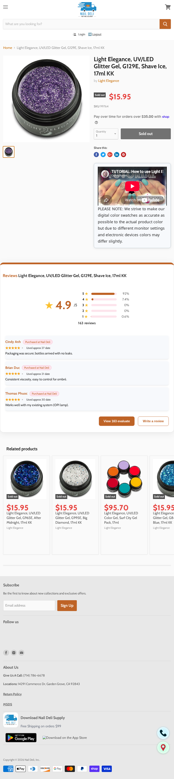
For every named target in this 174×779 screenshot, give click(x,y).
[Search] (165, 24)
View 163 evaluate (117, 421)
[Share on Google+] (109, 154)
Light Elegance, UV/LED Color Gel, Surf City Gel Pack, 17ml (121, 518)
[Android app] (21, 738)
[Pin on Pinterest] (123, 154)
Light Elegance (108, 81)
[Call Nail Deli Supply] (163, 733)
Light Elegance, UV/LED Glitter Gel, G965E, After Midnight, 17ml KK (24, 518)
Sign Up (67, 605)
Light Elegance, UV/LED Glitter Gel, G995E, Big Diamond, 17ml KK (72, 518)
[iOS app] (65, 738)
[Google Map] (163, 747)
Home (7, 48)
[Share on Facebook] (96, 154)
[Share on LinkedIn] (116, 154)
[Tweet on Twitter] (103, 154)
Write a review (153, 421)
